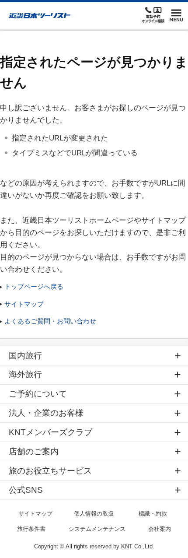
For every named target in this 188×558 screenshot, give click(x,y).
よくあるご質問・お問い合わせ (50, 321)
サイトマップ (24, 304)
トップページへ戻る (33, 286)
